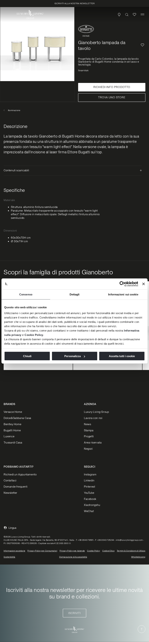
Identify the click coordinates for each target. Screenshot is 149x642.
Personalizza (72, 356)
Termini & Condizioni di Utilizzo (131, 550)
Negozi (88, 448)
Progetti (89, 436)
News (87, 424)
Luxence (9, 436)
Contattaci (10, 480)
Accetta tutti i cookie (122, 356)
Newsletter (10, 492)
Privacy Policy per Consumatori (42, 550)
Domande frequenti (15, 486)
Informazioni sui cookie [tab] (123, 294)
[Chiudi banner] (143, 284)
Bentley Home (12, 424)
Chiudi (27, 356)
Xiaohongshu (92, 505)
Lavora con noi (93, 418)
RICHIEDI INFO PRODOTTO (111, 87)
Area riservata (93, 442)
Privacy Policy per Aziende (72, 550)
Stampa (89, 430)
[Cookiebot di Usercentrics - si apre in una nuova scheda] (122, 284)
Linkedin (89, 480)
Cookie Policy (34, 334)
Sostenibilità (9, 557)
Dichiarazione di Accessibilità (73, 557)
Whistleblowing (138, 557)
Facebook (90, 499)
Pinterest (89, 486)
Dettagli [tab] (75, 294)
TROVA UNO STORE (111, 97)
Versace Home (13, 412)
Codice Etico (108, 550)
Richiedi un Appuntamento (20, 474)
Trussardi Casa (13, 442)
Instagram (90, 474)
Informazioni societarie (14, 550)
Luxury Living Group (96, 412)
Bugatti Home (12, 430)
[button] (142, 14)
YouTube (89, 492)
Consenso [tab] (25, 294)
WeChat (89, 511)
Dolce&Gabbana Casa (17, 418)
